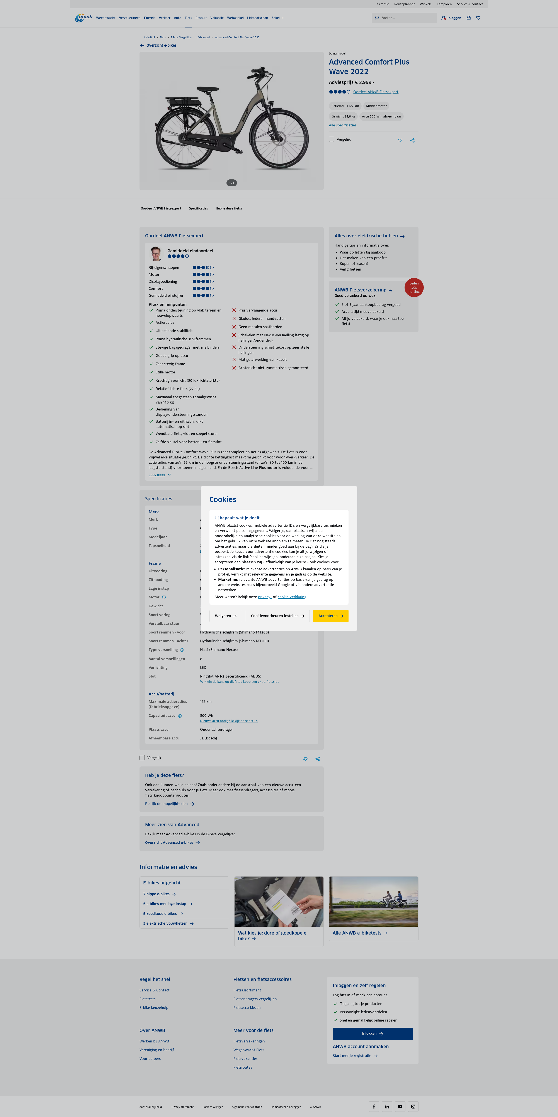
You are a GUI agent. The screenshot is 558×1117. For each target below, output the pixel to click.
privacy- (265, 596)
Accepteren (328, 616)
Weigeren (223, 616)
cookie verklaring (292, 596)
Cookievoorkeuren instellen (275, 616)
